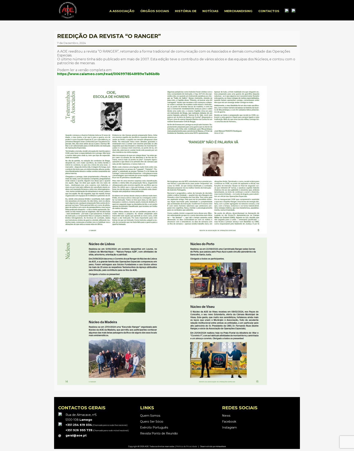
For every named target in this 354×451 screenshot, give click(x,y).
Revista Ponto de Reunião (159, 433)
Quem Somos (150, 415)
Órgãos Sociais (154, 11)
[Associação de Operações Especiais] (68, 18)
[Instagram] (293, 11)
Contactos (268, 11)
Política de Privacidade (186, 446)
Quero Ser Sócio (151, 421)
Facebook (229, 421)
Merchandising (238, 11)
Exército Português (154, 427)
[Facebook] (286, 11)
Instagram (229, 427)
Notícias (210, 11)
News (226, 415)
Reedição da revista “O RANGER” (109, 36)
